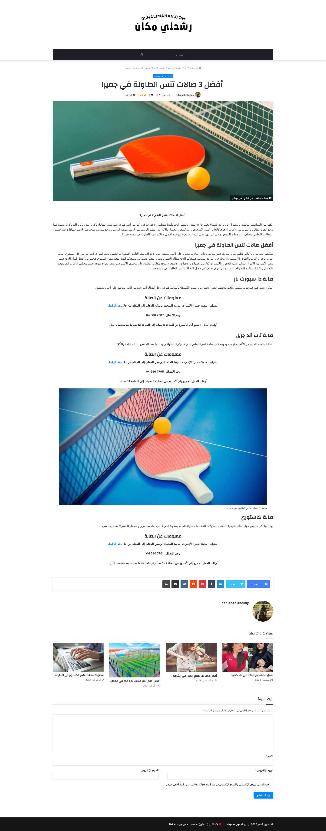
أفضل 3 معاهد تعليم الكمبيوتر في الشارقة (79, 675)
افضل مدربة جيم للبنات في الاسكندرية (252, 675)
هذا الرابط (115, 305)
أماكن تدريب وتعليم (177, 67)
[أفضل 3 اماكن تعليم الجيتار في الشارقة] (191, 657)
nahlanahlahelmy (185, 95)
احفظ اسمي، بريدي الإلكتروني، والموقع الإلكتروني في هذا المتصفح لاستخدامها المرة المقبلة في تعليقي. (217, 784)
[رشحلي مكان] (163, 23)
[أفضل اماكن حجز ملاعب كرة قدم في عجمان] (134, 660)
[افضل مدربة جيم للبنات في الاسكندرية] (247, 657)
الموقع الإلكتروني (150, 770)
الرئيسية (194, 67)
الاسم (269, 756)
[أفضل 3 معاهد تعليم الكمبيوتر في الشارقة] (78, 657)
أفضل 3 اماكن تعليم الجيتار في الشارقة (195, 675)
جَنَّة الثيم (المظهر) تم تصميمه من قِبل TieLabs (193, 824)
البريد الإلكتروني (264, 770)
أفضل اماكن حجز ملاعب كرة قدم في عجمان (135, 681)
